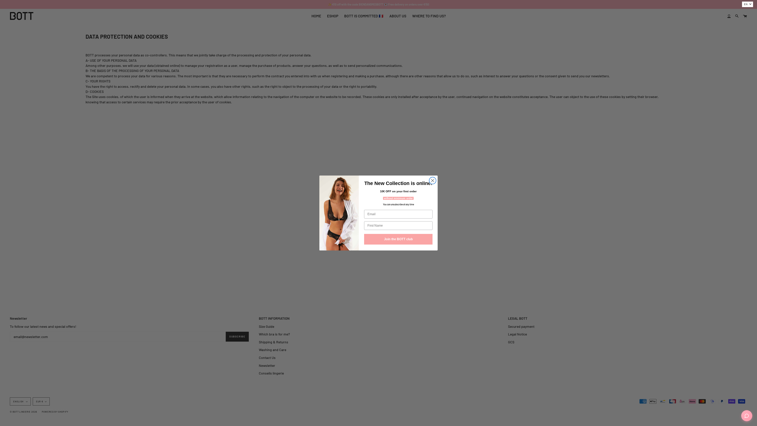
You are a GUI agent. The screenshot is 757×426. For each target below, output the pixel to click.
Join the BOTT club (398, 239)
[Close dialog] (432, 180)
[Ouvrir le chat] (746, 415)
